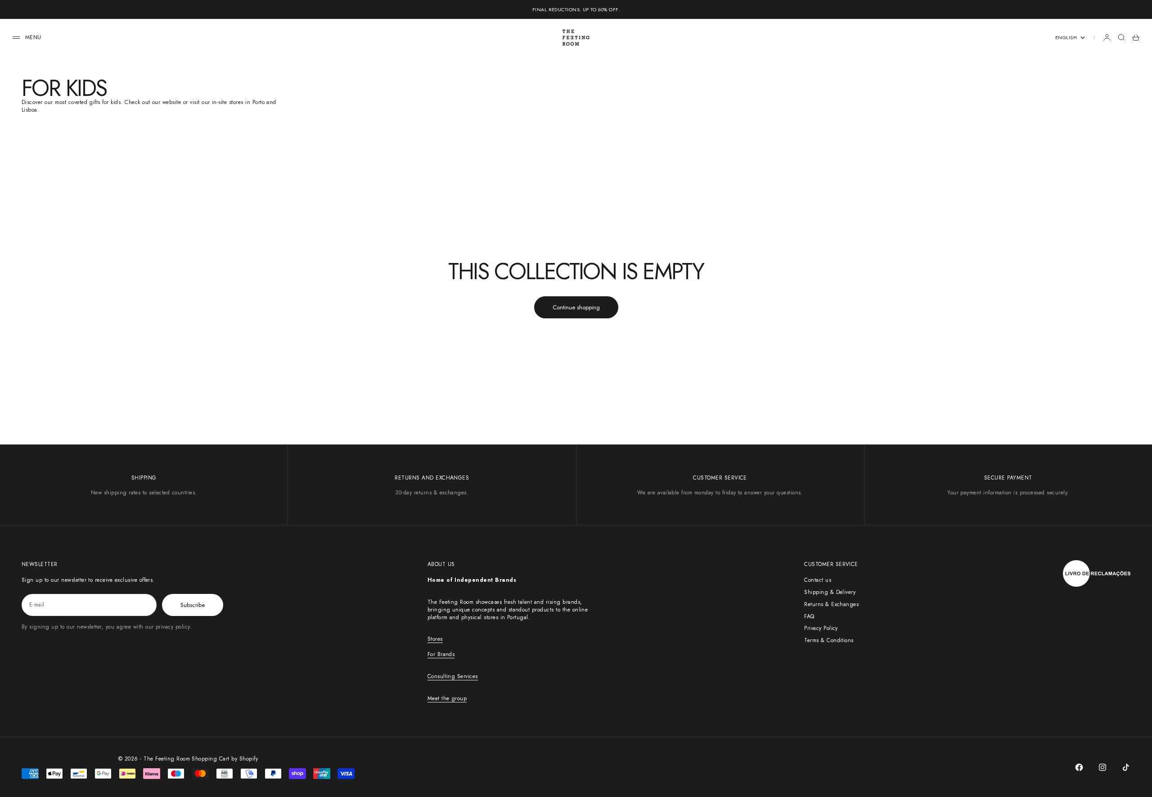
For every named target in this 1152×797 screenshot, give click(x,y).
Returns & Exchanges (831, 604)
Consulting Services (453, 676)
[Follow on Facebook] (1079, 767)
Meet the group (447, 698)
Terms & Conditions (829, 640)
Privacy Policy (821, 628)
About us (441, 564)
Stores (435, 639)
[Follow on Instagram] (1102, 767)
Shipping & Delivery (829, 592)
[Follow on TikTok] (1125, 767)
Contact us (817, 580)
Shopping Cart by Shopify (225, 759)
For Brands (441, 654)
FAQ (809, 616)
